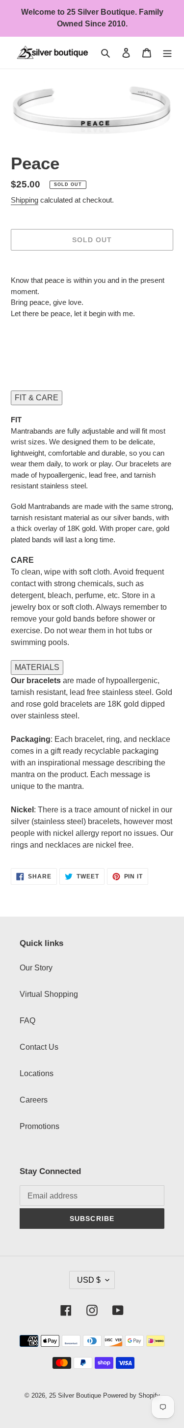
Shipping (24, 200)
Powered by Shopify (131, 1395)
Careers (34, 1100)
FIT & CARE (36, 397)
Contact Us (39, 1047)
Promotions (39, 1126)
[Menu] (167, 53)
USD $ (89, 1280)
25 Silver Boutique (75, 1395)
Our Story (36, 968)
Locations (36, 1073)
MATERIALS (37, 667)
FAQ (27, 1020)
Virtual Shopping (49, 994)
